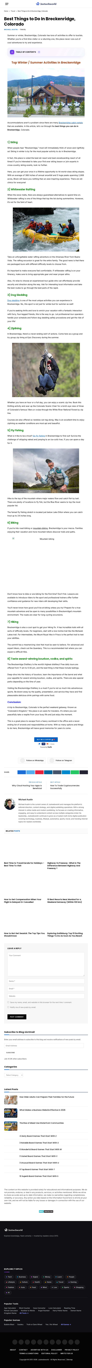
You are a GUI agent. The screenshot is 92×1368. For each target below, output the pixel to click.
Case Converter (39, 1308)
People (71, 1277)
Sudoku (20, 1324)
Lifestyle (11, 1282)
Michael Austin (10, 29)
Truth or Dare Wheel (34, 1324)
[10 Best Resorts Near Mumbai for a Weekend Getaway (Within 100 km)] (67, 884)
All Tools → (24, 1313)
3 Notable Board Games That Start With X (39, 1143)
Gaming (73, 1282)
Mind (45, 1287)
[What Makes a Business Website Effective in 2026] (10, 1113)
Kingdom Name (10, 1313)
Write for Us (66, 1353)
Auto (23, 1287)
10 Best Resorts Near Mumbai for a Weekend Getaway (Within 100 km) (64, 900)
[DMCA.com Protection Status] (46, 1212)
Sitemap (70, 1360)
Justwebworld (43, 1360)
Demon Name (76, 1311)
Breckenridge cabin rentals (71, 122)
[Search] (86, 4)
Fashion (11, 1287)
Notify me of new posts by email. (23, 1007)
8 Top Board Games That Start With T (37, 1169)
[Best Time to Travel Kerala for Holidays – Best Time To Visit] (24, 848)
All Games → (66, 1324)
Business (22, 1277)
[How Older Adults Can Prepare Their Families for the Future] (10, 1100)
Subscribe (10, 1052)
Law (55, 1287)
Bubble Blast (9, 1324)
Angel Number (44, 1311)
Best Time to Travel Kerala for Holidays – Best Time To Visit (24, 864)
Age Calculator (10, 1308)
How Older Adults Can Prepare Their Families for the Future (47, 1097)
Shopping (79, 1287)
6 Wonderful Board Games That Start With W (41, 1149)
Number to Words (28, 1311)
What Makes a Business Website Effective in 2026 (42, 1110)
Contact (23, 1350)
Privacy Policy (72, 1350)
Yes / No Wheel (51, 1324)
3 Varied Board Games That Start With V (38, 1156)
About (13, 1350)
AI (9, 1292)
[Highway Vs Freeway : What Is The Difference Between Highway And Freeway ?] (67, 848)
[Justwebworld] (46, 4)
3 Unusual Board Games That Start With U (39, 1163)
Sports (66, 1287)
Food (34, 1287)
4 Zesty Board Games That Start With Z (38, 1136)
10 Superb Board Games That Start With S (39, 1176)
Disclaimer (56, 1350)
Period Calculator (11, 1311)
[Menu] (6, 4)
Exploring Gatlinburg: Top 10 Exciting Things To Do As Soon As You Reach (65, 934)
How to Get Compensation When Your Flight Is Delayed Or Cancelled (22, 900)
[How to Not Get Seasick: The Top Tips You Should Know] (24, 918)
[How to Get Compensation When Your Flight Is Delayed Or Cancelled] (24, 884)
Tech (10, 1277)
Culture (25, 1282)
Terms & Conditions (28, 1353)
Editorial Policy (49, 1353)
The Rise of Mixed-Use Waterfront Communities (42, 1123)
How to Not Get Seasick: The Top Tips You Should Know (24, 934)
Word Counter (24, 1308)
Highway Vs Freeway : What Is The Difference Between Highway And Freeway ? (63, 866)
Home (6, 11)
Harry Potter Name (60, 1311)
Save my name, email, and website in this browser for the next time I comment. (41, 1002)
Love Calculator (55, 1308)
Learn (59, 1277)
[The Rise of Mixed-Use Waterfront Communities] (10, 1126)
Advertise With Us (39, 1350)
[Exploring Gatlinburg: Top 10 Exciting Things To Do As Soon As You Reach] (67, 918)
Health (37, 1282)
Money (47, 1277)
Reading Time (69, 1308)
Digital (35, 1277)
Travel (13, 11)
